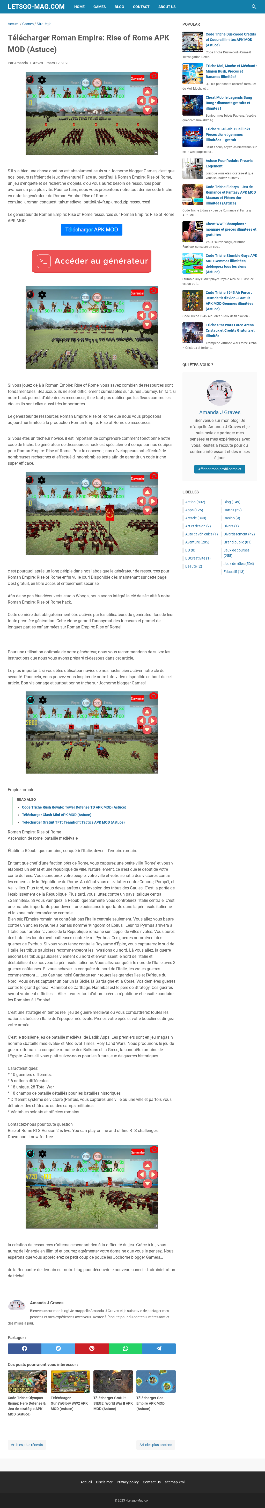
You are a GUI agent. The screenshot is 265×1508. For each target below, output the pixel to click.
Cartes (233, 510)
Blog (119, 7)
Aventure (197, 542)
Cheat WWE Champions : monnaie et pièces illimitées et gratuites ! (231, 229)
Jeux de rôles (239, 564)
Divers (231, 526)
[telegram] (159, 1348)
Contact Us (152, 1482)
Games (99, 7)
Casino (232, 518)
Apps (194, 510)
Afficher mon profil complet (219, 469)
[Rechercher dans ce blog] (254, 7)
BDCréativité (198, 558)
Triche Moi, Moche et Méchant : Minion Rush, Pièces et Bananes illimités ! (231, 71)
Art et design (198, 526)
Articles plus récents (27, 1445)
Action (195, 502)
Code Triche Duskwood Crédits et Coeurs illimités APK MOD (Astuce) (231, 39)
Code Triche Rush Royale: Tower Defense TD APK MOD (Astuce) (74, 807)
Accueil (86, 1482)
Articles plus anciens (155, 1445)
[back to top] (254, 1496)
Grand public (238, 542)
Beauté (193, 566)
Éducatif (234, 572)
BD (190, 550)
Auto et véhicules (201, 534)
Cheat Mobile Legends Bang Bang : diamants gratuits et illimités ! (229, 102)
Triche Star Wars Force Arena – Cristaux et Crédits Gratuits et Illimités (231, 330)
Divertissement (239, 534)
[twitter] (58, 1348)
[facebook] (24, 1348)
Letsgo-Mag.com (36, 6)
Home (79, 7)
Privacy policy (128, 1482)
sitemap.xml (175, 1482)
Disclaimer (104, 1482)
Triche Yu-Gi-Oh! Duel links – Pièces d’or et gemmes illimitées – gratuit (229, 134)
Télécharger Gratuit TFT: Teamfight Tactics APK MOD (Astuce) (73, 822)
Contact (141, 7)
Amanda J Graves (219, 412)
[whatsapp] (125, 1348)
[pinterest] (92, 1348)
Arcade (195, 518)
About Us (167, 7)
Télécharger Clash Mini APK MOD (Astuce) (56, 815)
